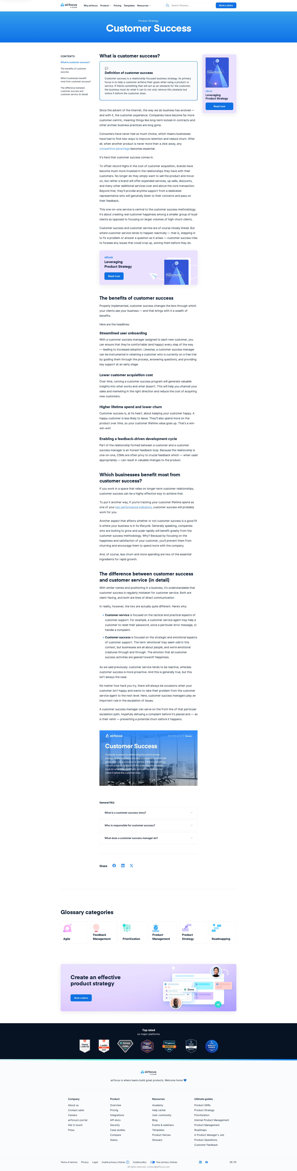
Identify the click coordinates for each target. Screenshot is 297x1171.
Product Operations (205, 1139)
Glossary (157, 1139)
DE (231, 1162)
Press (71, 1129)
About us (73, 1105)
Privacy (85, 1162)
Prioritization (201, 1115)
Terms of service (69, 1162)
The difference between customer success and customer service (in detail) (74, 91)
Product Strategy (148, 20)
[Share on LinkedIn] (123, 866)
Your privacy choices (166, 1162)
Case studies (117, 1129)
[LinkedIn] (200, 1162)
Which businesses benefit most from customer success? (76, 80)
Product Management (207, 1125)
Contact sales (76, 1110)
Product (104, 5)
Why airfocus (91, 5)
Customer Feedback (206, 1144)
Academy (157, 1105)
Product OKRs (202, 1105)
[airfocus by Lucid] (70, 5)
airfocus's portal (77, 1120)
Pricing (117, 5)
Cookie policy (139, 1162)
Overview (115, 1105)
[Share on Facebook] (114, 866)
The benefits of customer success (73, 70)
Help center (159, 1110)
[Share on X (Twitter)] (131, 866)
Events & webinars (163, 1125)
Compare (115, 1134)
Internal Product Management (211, 1120)
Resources (142, 5)
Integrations (117, 1115)
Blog (154, 1120)
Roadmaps (200, 1129)
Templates (129, 5)
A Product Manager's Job (209, 1134)
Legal (95, 1162)
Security (115, 1125)
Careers (72, 1115)
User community (161, 1115)
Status (114, 1139)
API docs (115, 1120)
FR (235, 1162)
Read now (114, 276)
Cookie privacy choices (113, 1162)
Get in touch (75, 1125)
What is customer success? (75, 62)
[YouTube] (206, 1162)
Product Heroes (161, 1134)
